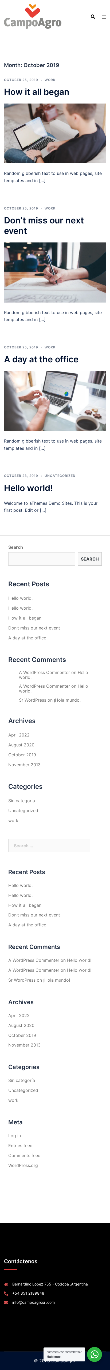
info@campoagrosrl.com (33, 1302)
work (50, 80)
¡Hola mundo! (67, 700)
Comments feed (24, 1155)
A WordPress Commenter (44, 672)
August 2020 (21, 744)
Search (15, 547)
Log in (14, 1135)
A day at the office (41, 359)
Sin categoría (21, 800)
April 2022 (19, 735)
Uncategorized (60, 476)
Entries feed (20, 1145)
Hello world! (28, 488)
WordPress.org (23, 1165)
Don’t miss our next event (34, 628)
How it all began (36, 92)
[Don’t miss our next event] (55, 272)
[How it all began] (55, 133)
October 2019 (22, 754)
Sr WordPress (32, 700)
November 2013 (24, 764)
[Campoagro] (32, 16)
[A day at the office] (55, 400)
